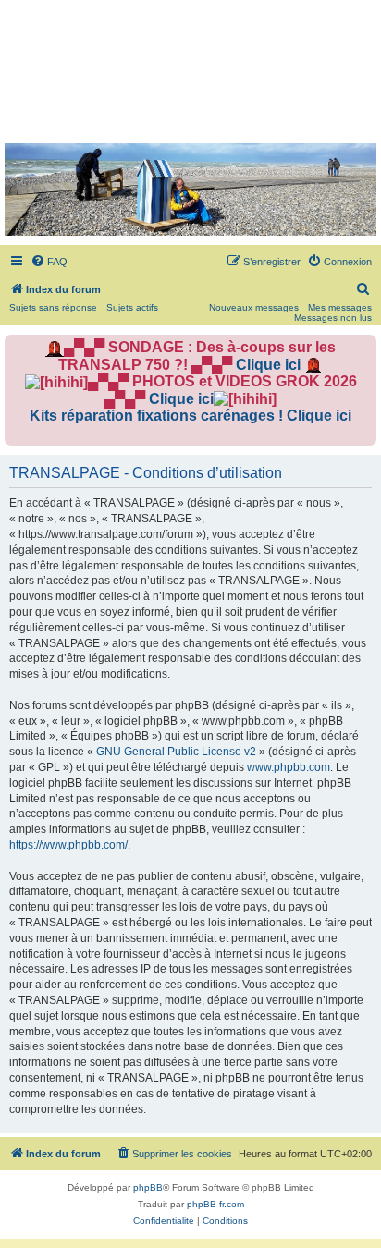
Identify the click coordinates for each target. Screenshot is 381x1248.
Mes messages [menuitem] (340, 307)
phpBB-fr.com (215, 1204)
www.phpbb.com (288, 767)
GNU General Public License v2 (176, 751)
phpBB (148, 1187)
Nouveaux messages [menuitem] (254, 307)
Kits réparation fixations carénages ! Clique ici (190, 415)
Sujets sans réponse (53, 307)
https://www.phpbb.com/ (68, 844)
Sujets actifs (132, 307)
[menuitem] (49, 262)
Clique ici (268, 365)
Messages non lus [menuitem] (333, 317)
